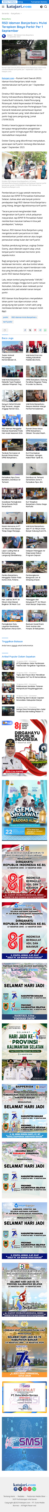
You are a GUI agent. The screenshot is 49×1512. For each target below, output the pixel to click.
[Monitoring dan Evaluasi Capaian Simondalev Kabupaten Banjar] (8, 699)
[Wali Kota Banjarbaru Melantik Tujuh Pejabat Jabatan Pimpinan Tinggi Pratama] (12, 371)
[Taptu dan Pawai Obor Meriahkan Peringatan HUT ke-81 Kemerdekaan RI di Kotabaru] (8, 676)
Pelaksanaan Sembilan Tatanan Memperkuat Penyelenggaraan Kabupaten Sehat (29, 687)
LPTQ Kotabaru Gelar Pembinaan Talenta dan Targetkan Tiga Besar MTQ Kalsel (30, 664)
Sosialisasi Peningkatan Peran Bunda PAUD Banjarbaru (11, 504)
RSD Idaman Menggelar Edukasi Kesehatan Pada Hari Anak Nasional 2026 (12, 430)
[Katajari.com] (19, 7)
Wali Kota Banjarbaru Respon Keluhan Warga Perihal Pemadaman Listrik (36, 406)
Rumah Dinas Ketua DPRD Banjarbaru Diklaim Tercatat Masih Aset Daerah (35, 430)
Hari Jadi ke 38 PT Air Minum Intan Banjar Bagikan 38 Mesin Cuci (11, 601)
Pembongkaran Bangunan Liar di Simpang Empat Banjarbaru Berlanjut (35, 577)
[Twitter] (20, 1489)
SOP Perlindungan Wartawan (25, 1499)
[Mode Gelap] (41, 7)
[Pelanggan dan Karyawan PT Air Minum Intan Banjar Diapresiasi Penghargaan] (36, 591)
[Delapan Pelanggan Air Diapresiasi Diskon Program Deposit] (36, 542)
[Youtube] (30, 1489)
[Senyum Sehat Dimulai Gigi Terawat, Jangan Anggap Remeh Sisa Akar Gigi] (12, 396)
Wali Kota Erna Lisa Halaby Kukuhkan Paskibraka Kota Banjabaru (34, 357)
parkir (5, 317)
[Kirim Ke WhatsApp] (45, 330)
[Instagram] (25, 1489)
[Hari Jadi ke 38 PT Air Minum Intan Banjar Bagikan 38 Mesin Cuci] (12, 591)
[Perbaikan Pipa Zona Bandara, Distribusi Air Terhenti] (12, 469)
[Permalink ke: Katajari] (4, 36)
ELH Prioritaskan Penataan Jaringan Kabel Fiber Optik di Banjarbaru (34, 455)
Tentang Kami (9, 1496)
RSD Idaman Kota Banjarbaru (24, 35)
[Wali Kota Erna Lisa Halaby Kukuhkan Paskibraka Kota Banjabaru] (36, 347)
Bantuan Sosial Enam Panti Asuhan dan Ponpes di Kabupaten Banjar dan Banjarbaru (36, 626)
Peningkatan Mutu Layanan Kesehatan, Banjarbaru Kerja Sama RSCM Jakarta (12, 626)
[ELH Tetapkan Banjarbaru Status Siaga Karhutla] (36, 494)
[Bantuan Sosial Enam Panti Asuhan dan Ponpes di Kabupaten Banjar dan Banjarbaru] (36, 616)
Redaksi (21, 1496)
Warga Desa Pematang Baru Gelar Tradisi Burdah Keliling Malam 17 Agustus (31, 710)
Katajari (10, 35)
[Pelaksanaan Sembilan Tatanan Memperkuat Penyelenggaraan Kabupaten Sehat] (8, 688)
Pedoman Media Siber (36, 1496)
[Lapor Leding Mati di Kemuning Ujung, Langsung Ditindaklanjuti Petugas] (12, 542)
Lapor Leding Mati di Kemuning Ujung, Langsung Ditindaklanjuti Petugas (12, 553)
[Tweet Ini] (30, 330)
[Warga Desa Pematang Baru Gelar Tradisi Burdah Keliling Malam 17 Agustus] (8, 711)
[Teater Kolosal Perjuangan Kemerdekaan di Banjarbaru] (12, 347)
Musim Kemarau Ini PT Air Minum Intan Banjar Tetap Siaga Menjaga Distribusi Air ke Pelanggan (11, 528)
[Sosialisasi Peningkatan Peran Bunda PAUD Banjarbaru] (12, 494)
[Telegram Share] (40, 330)
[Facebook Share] (25, 330)
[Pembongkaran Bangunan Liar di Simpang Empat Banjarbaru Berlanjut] (36, 567)
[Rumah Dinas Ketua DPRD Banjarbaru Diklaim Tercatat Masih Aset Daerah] (36, 420)
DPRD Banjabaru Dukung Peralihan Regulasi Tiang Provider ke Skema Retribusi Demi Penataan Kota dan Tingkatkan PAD (36, 382)
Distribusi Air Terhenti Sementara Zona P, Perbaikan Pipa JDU (35, 479)
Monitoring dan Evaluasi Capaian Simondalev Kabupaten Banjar (30, 699)
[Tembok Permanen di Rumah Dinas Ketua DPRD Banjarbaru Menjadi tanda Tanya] (12, 445)
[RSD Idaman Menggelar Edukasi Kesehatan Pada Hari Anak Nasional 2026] (12, 420)
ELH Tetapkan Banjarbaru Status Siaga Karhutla (36, 504)
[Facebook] (16, 1489)
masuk (14, 645)
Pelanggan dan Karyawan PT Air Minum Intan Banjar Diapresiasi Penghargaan (36, 601)
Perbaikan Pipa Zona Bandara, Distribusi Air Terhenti (11, 479)
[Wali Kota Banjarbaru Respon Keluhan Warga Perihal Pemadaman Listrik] (36, 396)
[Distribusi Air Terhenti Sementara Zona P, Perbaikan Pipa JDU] (36, 469)
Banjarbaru (6, 19)
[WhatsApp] (34, 1489)
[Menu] (3, 7)
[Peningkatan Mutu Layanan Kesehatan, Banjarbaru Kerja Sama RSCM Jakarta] (12, 616)
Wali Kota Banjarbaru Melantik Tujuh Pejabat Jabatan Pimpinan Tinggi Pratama (12, 382)
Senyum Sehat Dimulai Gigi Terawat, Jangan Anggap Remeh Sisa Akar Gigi (11, 406)
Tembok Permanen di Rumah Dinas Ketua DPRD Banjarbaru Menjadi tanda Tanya (11, 455)
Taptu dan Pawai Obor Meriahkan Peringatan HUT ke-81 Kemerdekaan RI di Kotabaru (31, 676)
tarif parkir (7, 322)
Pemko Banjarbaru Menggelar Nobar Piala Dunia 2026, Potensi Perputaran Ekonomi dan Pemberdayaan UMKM (12, 577)
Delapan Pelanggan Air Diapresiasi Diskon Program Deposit (35, 553)
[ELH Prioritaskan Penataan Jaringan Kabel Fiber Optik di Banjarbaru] (36, 445)
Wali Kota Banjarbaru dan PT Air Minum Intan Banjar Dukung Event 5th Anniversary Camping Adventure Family (36, 528)
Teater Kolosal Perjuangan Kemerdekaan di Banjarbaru (9, 357)
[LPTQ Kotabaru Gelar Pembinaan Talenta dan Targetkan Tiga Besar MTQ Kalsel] (8, 665)
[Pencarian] (45, 7)
